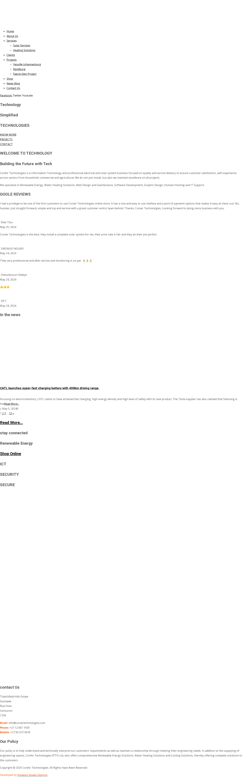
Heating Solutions (24, 50)
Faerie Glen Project (24, 74)
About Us (12, 36)
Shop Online (10, 453)
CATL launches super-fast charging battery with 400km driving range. (49, 388)
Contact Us (13, 88)
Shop (10, 79)
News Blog (13, 83)
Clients (11, 55)
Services (12, 40)
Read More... (11, 404)
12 (10, 413)
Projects (12, 60)
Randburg (19, 69)
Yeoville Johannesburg (27, 64)
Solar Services (21, 45)
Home (10, 31)
